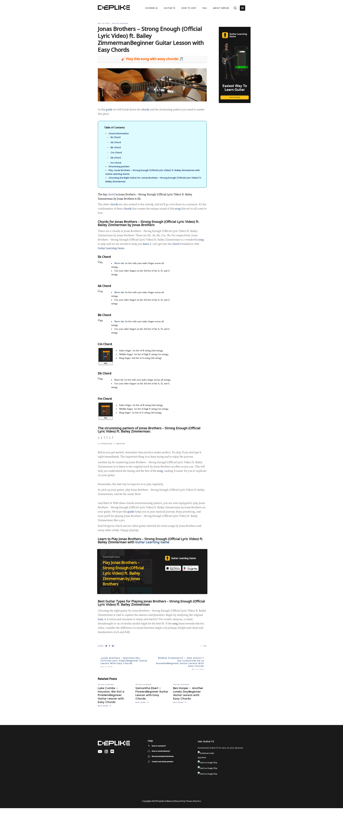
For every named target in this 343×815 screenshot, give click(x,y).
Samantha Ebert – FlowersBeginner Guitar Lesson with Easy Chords (151, 693)
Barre (117, 263)
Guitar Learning (120, 23)
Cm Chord (116, 152)
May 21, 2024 (104, 23)
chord (111, 194)
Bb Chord (116, 147)
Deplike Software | (165, 801)
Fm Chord (116, 162)
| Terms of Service (193, 801)
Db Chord (116, 157)
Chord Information (119, 133)
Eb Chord (115, 137)
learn (146, 244)
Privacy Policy (179, 801)
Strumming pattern (119, 166)
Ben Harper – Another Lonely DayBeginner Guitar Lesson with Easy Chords (188, 693)
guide (109, 109)
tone (100, 619)
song (178, 208)
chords (145, 109)
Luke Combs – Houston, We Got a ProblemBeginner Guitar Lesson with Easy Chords (111, 695)
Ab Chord (116, 142)
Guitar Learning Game (111, 248)
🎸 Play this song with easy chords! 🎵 (152, 59)
